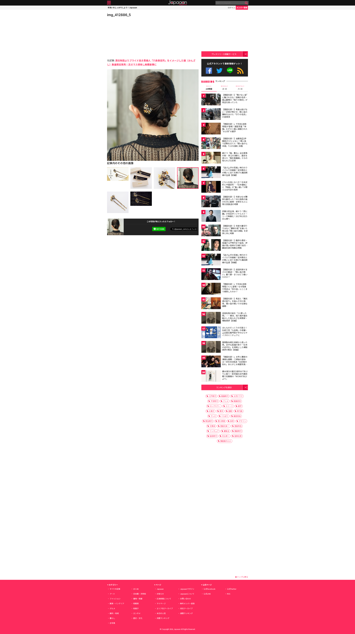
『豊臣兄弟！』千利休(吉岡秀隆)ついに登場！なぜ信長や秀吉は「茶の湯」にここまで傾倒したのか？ (234, 287)
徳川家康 (221, 421)
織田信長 (237, 416)
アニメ (225, 401)
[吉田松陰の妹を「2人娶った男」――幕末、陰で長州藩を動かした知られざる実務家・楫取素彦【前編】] (211, 318)
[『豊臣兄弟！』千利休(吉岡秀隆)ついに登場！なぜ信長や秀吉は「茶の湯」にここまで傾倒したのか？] (211, 289)
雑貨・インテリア (117, 603)
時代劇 (239, 411)
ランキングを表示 (224, 387)
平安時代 (214, 401)
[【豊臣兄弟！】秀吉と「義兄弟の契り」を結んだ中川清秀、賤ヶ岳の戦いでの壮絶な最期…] (211, 303)
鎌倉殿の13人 (225, 441)
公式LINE (230, 71)
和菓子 (136, 608)
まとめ (136, 589)
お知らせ (160, 593)
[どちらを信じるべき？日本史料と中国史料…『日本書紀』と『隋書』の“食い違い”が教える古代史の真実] (211, 187)
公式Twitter (219, 71)
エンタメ (136, 613)
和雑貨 (136, 603)
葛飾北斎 (238, 436)
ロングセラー (215, 406)
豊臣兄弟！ (224, 426)
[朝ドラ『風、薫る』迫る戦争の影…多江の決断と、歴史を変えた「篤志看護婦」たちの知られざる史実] (211, 158)
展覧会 (226, 431)
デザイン (242, 421)
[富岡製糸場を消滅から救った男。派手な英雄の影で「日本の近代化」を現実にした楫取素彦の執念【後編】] (211, 347)
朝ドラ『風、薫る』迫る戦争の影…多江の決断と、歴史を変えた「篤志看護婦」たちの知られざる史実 (234, 157)
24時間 (209, 87)
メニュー (109, 3)
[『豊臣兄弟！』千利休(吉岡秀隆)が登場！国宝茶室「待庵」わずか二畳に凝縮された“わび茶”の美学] (211, 129)
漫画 (230, 411)
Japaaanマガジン (187, 589)
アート (112, 593)
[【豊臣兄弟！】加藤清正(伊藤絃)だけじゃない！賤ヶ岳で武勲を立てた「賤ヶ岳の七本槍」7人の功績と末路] (211, 143)
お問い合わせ (185, 598)
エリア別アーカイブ (165, 608)
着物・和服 (137, 598)
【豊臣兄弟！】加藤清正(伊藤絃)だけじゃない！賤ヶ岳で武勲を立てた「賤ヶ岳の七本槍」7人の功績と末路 (234, 142)
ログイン (231, 7)
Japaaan (177, 2)
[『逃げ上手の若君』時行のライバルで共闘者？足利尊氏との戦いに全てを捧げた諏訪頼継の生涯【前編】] (211, 172)
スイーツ (229, 406)
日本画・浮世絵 (139, 593)
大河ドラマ (238, 396)
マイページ (161, 603)
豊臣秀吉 (238, 426)
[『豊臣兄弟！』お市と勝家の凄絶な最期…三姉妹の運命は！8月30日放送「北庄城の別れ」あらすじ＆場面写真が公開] (211, 362)
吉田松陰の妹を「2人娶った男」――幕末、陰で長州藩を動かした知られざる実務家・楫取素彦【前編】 (235, 317)
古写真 (112, 623)
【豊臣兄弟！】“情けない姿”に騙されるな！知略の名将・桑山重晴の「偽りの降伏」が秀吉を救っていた (234, 98)
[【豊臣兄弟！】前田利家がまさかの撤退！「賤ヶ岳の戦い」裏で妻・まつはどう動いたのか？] (211, 274)
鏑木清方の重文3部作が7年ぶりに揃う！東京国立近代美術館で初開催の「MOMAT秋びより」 (235, 375)
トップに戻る (242, 577)
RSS (240, 71)
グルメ (112, 608)
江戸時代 (212, 396)
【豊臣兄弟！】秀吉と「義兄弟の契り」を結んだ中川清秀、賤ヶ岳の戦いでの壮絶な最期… (234, 302)
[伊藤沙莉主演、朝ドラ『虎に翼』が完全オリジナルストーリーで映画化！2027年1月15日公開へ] (211, 216)
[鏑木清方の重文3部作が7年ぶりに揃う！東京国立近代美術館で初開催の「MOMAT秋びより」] (211, 376)
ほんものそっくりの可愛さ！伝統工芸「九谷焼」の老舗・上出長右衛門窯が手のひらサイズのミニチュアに (234, 331)
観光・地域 (114, 613)
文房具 (212, 426)
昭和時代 (213, 436)
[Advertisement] (130, 37)
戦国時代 (224, 396)
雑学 (240, 406)
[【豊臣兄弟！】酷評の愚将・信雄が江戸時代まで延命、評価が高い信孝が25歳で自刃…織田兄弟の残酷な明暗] (211, 245)
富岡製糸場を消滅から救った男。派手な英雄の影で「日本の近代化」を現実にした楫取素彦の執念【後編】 (234, 346)
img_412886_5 (119, 15)
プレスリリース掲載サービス (223, 54)
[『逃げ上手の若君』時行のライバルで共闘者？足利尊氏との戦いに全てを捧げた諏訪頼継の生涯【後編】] (211, 260)
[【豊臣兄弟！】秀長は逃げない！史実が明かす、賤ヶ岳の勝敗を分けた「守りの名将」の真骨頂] (211, 114)
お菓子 (211, 411)
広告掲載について (164, 598)
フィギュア (214, 431)
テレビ (213, 416)
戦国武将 (237, 401)
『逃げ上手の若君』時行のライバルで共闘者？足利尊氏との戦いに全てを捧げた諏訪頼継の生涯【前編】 (234, 171)
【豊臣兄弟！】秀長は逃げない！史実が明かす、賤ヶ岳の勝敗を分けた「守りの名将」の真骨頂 (234, 113)
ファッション (115, 598)
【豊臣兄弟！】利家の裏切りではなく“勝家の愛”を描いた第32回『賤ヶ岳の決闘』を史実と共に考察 (235, 229)
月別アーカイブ (186, 608)
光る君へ (225, 436)
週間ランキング (186, 613)
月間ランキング (163, 618)
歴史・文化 (137, 618)
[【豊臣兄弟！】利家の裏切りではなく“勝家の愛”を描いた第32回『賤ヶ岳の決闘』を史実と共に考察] (211, 231)
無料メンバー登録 (187, 603)
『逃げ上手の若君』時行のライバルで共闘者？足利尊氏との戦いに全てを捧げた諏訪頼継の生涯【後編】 (234, 258)
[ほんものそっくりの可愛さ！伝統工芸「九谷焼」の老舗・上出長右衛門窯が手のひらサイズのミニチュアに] (211, 332)
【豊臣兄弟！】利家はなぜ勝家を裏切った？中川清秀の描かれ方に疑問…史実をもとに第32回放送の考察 (235, 200)
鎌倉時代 (238, 431)
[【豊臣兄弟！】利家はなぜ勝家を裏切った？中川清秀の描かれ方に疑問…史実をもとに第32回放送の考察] (211, 201)
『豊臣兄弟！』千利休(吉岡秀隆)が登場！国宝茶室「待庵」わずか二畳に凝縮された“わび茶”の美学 (234, 127)
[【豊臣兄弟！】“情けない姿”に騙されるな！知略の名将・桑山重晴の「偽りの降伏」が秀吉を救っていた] (211, 100)
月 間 (240, 87)
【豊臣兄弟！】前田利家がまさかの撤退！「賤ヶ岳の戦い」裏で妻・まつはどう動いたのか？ (234, 273)
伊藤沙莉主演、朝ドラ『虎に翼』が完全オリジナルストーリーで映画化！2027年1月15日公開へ (234, 215)
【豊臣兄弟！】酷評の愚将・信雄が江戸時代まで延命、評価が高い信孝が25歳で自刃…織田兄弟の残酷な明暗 (235, 244)
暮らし (112, 618)
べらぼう (224, 416)
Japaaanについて (187, 593)
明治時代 (209, 421)
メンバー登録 (241, 7)
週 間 (224, 87)
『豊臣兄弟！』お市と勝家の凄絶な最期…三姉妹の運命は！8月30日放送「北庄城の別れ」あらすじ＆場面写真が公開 (234, 361)
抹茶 (232, 421)
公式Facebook (209, 71)
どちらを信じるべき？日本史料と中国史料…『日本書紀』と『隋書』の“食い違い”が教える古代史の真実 (235, 186)
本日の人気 (161, 613)
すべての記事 (115, 589)
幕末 (221, 411)
